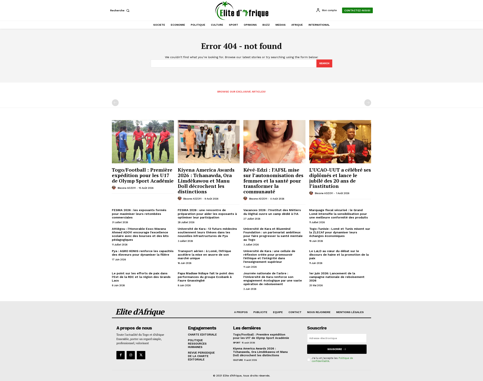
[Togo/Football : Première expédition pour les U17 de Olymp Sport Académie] (143, 142)
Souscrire (334, 349)
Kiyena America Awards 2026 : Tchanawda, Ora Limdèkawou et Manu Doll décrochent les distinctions (206, 180)
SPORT (237, 342)
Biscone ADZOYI (127, 188)
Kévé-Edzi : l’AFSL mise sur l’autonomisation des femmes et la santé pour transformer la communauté (273, 180)
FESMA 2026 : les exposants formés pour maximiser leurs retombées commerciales (139, 213)
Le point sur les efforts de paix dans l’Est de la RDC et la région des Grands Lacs (141, 276)
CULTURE (238, 360)
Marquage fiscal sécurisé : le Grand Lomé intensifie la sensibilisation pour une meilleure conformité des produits (338, 213)
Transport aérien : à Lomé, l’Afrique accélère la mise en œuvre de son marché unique (204, 254)
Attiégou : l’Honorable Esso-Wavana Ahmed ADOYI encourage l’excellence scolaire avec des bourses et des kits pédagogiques (140, 234)
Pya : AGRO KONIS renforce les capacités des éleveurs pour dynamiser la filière (143, 252)
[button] (120, 10)
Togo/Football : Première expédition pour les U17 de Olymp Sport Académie (143, 175)
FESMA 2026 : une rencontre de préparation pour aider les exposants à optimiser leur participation (207, 213)
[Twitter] (141, 355)
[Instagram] (131, 355)
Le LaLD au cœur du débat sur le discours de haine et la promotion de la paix (339, 254)
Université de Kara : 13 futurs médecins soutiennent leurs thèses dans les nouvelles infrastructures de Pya (207, 232)
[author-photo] (114, 188)
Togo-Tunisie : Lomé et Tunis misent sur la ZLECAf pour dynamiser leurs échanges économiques (339, 232)
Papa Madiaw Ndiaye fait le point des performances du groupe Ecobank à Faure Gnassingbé (206, 276)
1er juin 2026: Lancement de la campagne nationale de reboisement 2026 (337, 276)
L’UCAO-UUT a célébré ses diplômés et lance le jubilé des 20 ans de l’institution (340, 178)
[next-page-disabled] (367, 102)
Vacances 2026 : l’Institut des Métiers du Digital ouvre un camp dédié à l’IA (272, 211)
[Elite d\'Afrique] (242, 10)
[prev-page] (115, 102)
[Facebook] (120, 355)
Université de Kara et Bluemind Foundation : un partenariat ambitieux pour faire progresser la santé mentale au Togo (273, 234)
